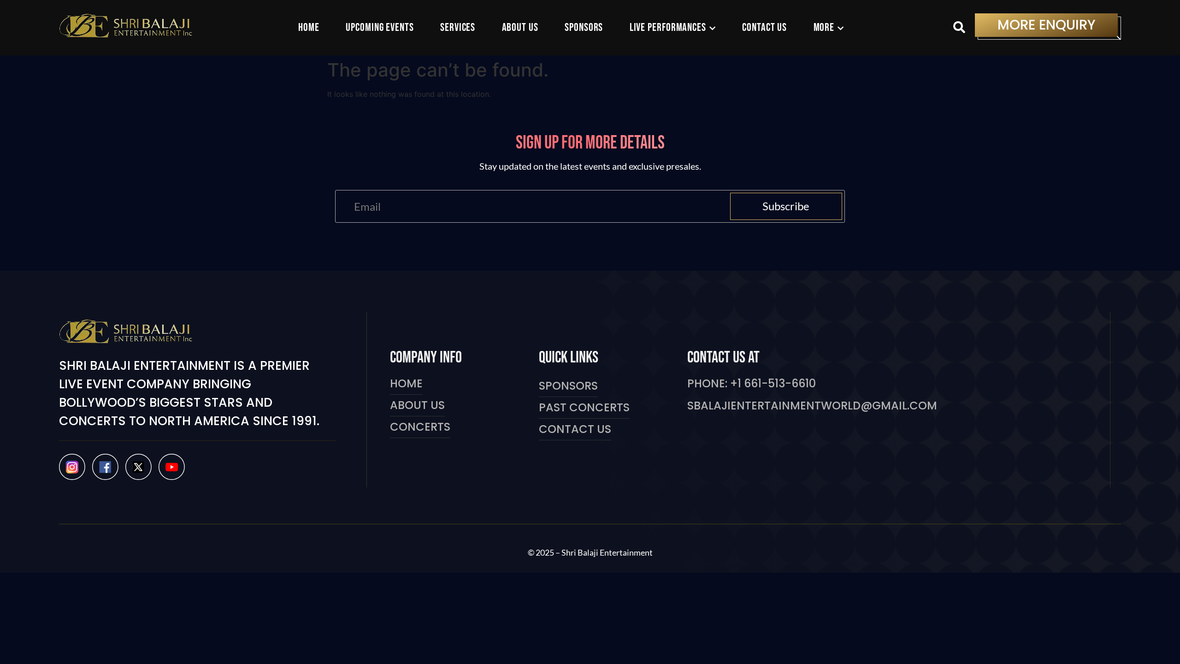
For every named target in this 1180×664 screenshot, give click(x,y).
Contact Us (575, 429)
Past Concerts (584, 407)
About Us (417, 405)
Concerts (420, 426)
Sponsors (568, 385)
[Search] (959, 28)
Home (406, 383)
